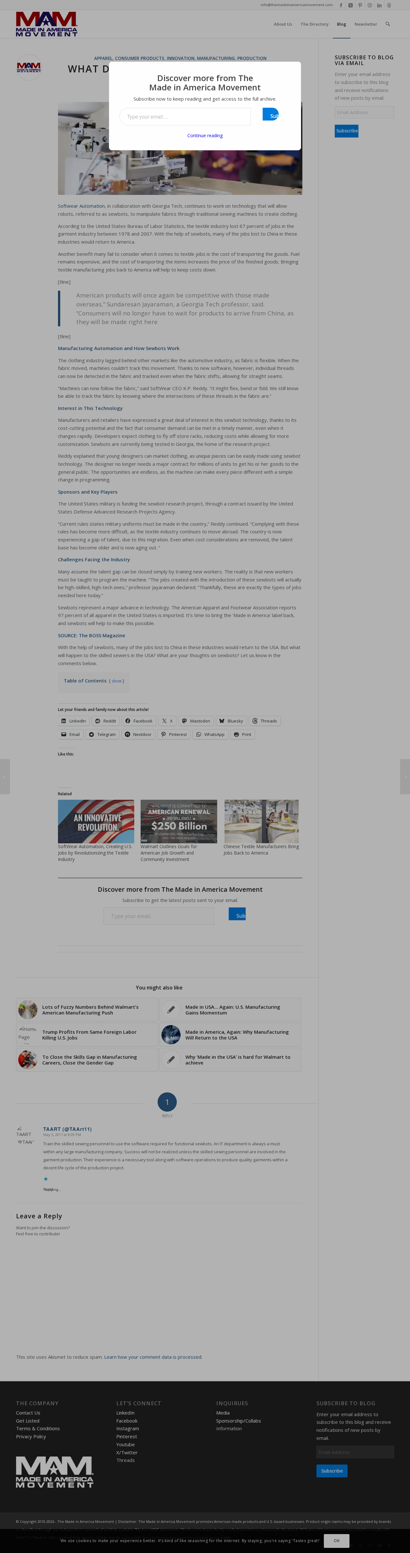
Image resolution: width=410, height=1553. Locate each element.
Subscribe (274, 116)
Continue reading (205, 135)
